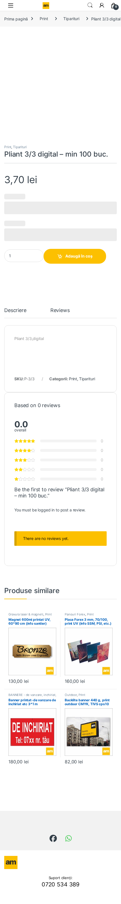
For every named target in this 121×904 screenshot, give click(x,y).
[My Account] (102, 5)
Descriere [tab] (15, 310)
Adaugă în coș (79, 256)
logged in (46, 510)
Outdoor (71, 695)
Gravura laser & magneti (25, 614)
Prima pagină (16, 18)
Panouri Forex (75, 614)
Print (44, 18)
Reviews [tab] (60, 310)
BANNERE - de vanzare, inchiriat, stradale (32, 696)
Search (90, 5)
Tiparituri (71, 18)
